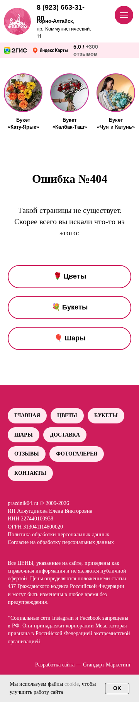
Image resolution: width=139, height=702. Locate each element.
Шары (23, 435)
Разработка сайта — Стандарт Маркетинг (83, 665)
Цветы (67, 415)
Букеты (106, 415)
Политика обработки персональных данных (58, 534)
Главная (27, 415)
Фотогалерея (76, 454)
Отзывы (26, 454)
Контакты (30, 473)
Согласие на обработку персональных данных (61, 542)
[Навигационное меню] (124, 15)
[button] (23, 92)
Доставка (65, 435)
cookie (71, 684)
